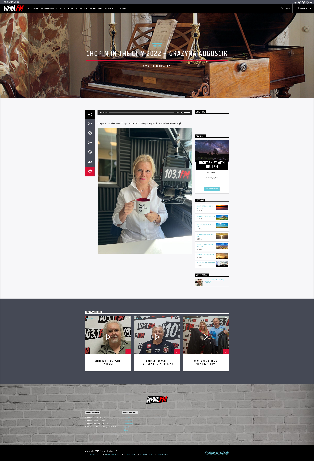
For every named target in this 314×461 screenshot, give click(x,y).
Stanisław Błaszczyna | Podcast (214, 281)
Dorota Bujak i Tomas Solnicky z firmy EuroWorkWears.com (206, 364)
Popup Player (305, 8)
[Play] (100, 112)
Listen (287, 8)
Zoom (126, 430)
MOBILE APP (112, 8)
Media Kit (128, 421)
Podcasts (34, 8)
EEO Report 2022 (94, 455)
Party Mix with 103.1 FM (206, 262)
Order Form (128, 424)
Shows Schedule (50, 8)
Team (85, 8)
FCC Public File (129, 455)
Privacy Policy (163, 455)
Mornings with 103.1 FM (206, 216)
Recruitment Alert (112, 455)
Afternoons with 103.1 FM (205, 235)
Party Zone (97, 8)
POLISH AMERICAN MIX (11, 2)
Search (126, 427)
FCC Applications (146, 455)
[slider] (187, 112)
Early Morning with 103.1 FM (205, 207)
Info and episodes (212, 188)
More (124, 8)
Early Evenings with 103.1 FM (205, 245)
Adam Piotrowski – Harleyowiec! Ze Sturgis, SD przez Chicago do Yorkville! (157, 364)
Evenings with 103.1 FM (206, 254)
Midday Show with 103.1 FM (206, 225)
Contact (127, 417)
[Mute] (182, 112)
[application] (145, 112)
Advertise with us (70, 8)
